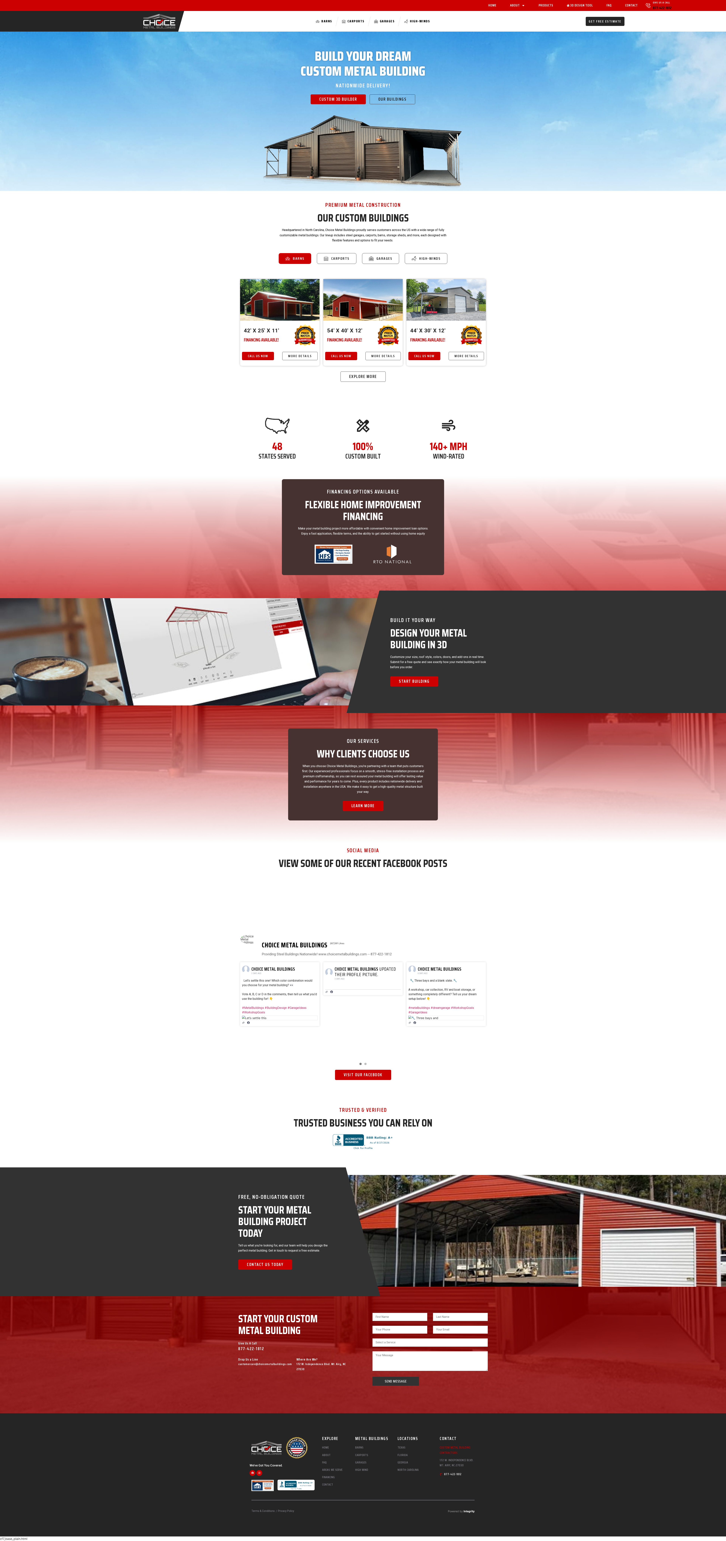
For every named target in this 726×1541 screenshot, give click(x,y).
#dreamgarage (274, 1008)
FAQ (609, 5)
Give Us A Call (661, 2)
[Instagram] (259, 1473)
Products (546, 5)
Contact (631, 5)
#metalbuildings (253, 1008)
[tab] (295, 258)
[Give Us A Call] (648, 5)
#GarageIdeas (251, 1012)
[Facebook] (252, 1473)
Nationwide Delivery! (363, 85)
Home (492, 5)
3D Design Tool (581, 5)
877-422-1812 (662, 8)
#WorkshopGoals (296, 1008)
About (515, 5)
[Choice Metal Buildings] (249, 939)
